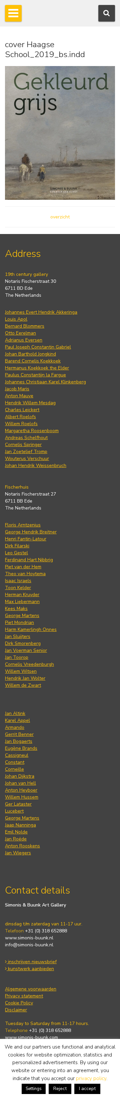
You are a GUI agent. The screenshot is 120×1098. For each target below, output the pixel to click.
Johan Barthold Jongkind (30, 354)
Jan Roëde (16, 839)
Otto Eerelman (20, 333)
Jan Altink (15, 713)
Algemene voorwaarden (30, 989)
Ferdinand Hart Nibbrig (29, 560)
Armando (14, 727)
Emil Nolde (16, 832)
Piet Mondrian (19, 622)
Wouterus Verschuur (27, 458)
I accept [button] (87, 1088)
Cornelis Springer (23, 444)
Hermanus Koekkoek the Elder (37, 368)
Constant (14, 762)
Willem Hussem (21, 797)
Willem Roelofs (21, 424)
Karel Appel (17, 720)
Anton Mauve (19, 396)
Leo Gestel (16, 553)
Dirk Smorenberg (23, 643)
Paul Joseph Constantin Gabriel (38, 347)
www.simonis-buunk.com (31, 1037)
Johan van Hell (20, 783)
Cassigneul (16, 755)
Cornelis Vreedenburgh (29, 664)
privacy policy (91, 1078)
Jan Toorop (16, 657)
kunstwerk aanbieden (30, 969)
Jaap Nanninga (20, 825)
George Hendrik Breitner (31, 532)
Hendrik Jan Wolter (25, 678)
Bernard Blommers (24, 326)
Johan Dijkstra (19, 776)
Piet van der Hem (23, 567)
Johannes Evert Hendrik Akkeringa (41, 312)
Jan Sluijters (17, 636)
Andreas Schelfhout (26, 437)
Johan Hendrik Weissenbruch (35, 465)
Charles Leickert (22, 410)
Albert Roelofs (20, 417)
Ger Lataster (18, 804)
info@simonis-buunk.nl (29, 945)
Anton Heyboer (21, 790)
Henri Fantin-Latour (25, 539)
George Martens (22, 615)
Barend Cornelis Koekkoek (33, 361)
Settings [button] (34, 1089)
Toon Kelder (18, 588)
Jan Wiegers (18, 853)
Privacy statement (24, 996)
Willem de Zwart (23, 685)
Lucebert (14, 811)
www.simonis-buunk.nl (29, 938)
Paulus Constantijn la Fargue (35, 375)
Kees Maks (16, 608)
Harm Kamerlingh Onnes (31, 629)
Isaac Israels (18, 581)
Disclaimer (16, 1010)
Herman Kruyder (22, 594)
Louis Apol (16, 319)
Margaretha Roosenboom (32, 431)
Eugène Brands (21, 748)
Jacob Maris (17, 389)
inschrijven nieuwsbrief (32, 962)
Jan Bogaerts (18, 741)
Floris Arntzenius (23, 525)
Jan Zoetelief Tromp (26, 451)
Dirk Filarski (17, 546)
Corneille (14, 769)
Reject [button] (60, 1088)
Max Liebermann (22, 601)
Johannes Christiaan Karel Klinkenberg (45, 382)
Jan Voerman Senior (26, 650)
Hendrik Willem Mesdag (30, 403)
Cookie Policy (19, 1003)
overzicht (60, 217)
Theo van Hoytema (25, 574)
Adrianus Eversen (23, 340)
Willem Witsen (21, 671)
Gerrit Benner (19, 734)
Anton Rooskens (22, 846)
